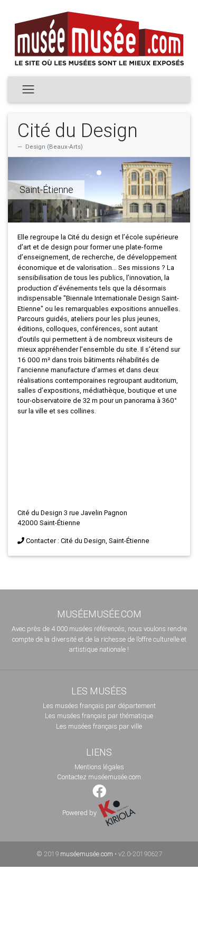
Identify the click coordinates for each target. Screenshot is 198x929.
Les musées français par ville (99, 726)
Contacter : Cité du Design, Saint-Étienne (87, 540)
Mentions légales (99, 766)
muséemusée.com (86, 853)
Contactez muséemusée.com (99, 776)
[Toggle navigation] (28, 89)
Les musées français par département (99, 705)
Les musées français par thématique (99, 715)
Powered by (80, 812)
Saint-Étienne (46, 189)
